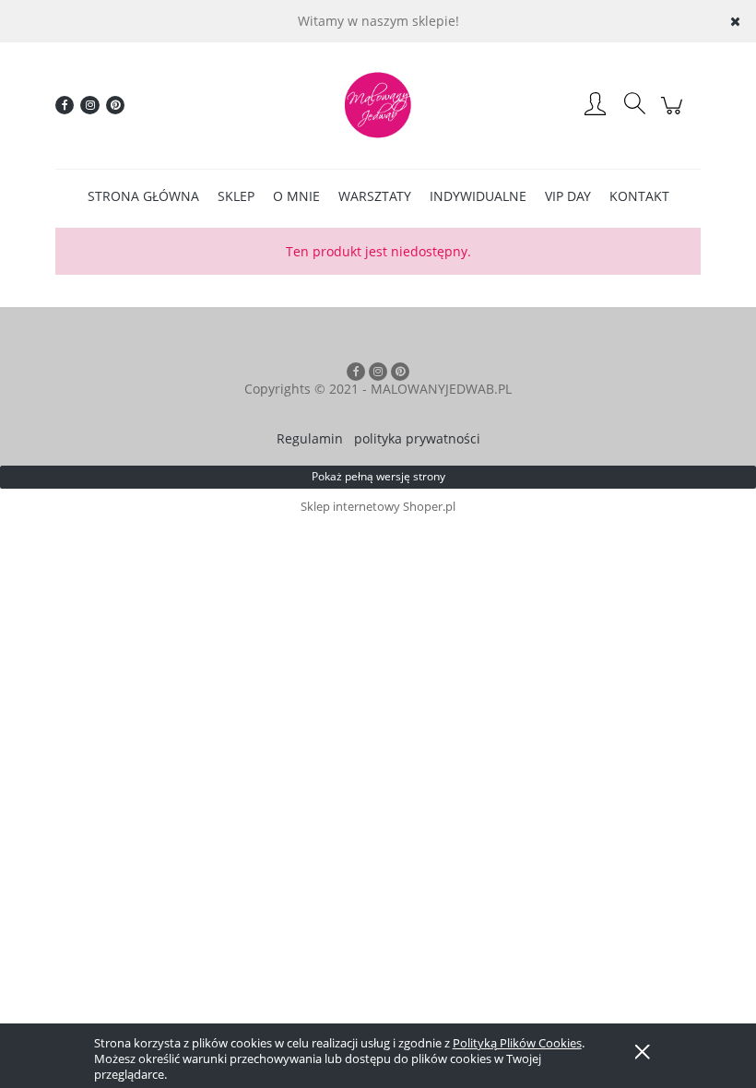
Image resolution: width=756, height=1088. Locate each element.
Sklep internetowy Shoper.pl (378, 506)
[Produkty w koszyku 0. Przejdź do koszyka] (674, 115)
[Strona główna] (378, 105)
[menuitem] (143, 196)
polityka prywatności (417, 438)
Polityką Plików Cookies (517, 1043)
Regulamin (310, 438)
